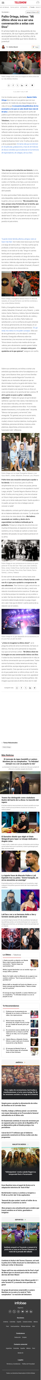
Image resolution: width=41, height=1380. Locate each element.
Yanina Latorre (12, 7)
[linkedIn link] (31, 1311)
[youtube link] (22, 1311)
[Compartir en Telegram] (26, 85)
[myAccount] (37, 2)
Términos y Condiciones (13, 1364)
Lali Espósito (21, 7)
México (36, 1322)
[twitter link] (14, 1311)
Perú (7, 1326)
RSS (33, 1326)
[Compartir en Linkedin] (22, 85)
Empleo (24, 1337)
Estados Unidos (27, 1322)
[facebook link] (10, 1311)
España (19, 1322)
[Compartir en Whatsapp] (9, 85)
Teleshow (5, 12)
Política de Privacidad (28, 1364)
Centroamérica (15, 1326)
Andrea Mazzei (13, 47)
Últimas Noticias (26, 1326)
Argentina (9, 1348)
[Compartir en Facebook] (13, 85)
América (5, 1322)
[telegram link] (26, 1311)
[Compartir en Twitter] (17, 85)
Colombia (12, 1322)
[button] (3, 3)
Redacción (17, 1337)
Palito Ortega (6, 747)
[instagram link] (18, 1311)
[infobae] (20, 3)
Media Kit (20, 1353)
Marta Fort (36, 7)
